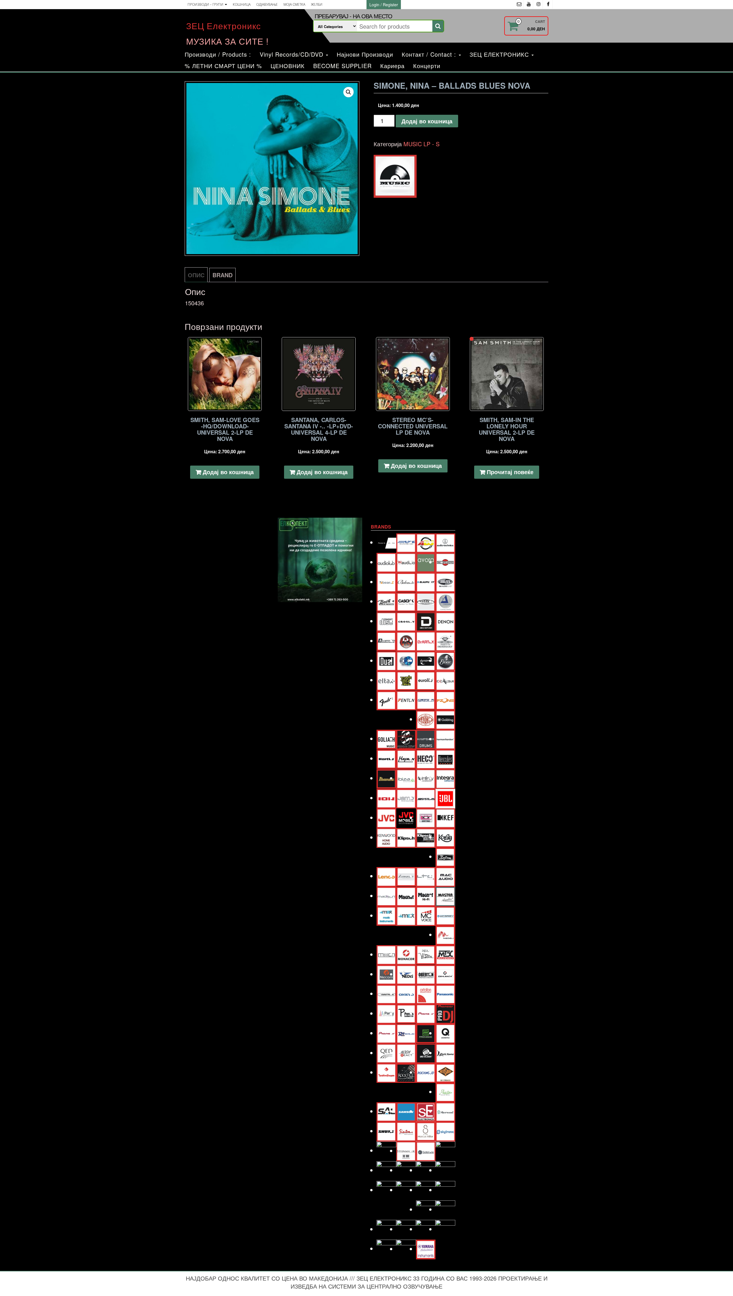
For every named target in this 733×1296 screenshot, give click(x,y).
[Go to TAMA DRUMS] (406, 1170)
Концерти (426, 66)
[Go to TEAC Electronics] (426, 1170)
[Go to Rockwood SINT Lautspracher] (426, 1072)
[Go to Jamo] (406, 798)
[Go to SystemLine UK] (426, 1150)
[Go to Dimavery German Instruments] (386, 640)
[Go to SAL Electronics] (386, 1111)
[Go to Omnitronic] (386, 993)
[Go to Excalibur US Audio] (445, 680)
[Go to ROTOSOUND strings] (445, 1072)
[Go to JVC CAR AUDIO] (406, 817)
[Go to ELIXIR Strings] (445, 660)
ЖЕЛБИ (316, 4)
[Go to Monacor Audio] (406, 954)
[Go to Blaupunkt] (426, 581)
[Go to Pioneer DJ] (445, 1013)
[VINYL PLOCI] (395, 176)
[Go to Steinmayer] (406, 1150)
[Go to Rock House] (445, 1052)
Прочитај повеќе (510, 472)
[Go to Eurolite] (426, 680)
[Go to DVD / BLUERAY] (406, 660)
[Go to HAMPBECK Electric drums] (426, 738)
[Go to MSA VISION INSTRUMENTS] (426, 954)
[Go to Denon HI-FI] (445, 621)
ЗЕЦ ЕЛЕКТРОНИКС (500, 54)
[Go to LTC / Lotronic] (426, 876)
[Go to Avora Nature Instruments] (426, 562)
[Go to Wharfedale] (426, 1229)
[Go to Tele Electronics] (386, 1190)
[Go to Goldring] (445, 719)
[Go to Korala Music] (445, 837)
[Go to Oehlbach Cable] (445, 974)
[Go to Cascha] (406, 601)
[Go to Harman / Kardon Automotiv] (445, 739)
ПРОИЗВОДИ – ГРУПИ (206, 4)
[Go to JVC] (386, 817)
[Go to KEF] (445, 817)
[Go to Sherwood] (445, 1111)
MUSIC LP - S (421, 144)
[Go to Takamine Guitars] (386, 1170)
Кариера (392, 66)
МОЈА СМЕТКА (294, 4)
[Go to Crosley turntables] (406, 621)
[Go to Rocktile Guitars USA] (406, 1072)
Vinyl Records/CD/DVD (292, 54)
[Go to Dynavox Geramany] (426, 660)
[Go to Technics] (445, 1170)
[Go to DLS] (406, 640)
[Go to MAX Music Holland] (386, 915)
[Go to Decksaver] (426, 621)
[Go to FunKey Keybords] (426, 699)
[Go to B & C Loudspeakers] (445, 562)
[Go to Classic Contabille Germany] (426, 601)
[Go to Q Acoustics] (445, 1033)
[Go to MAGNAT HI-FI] (426, 895)
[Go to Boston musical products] (386, 601)
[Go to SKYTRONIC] (445, 1131)
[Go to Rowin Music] (445, 1091)
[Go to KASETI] (426, 817)
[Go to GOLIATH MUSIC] (386, 738)
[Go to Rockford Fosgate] (386, 1072)
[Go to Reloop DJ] (426, 1052)
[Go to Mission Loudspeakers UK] (386, 954)
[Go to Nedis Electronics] (406, 974)
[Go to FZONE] (445, 699)
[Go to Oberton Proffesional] (426, 974)
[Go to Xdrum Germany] (386, 1248)
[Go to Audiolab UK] (386, 562)
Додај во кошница (426, 121)
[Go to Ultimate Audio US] (406, 1190)
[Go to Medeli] (445, 934)
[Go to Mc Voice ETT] (426, 915)
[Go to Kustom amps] (445, 856)
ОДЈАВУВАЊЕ (267, 4)
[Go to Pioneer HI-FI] (386, 1033)
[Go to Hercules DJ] (445, 758)
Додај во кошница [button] (228, 472)
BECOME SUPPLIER (342, 66)
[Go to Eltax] (386, 680)
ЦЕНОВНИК (288, 66)
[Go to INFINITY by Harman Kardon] (426, 778)
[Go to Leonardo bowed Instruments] (406, 876)
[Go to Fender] (386, 699)
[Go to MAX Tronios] (406, 915)
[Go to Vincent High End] (426, 1209)
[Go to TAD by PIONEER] (445, 1150)
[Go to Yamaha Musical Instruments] (426, 1248)
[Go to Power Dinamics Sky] (406, 1033)
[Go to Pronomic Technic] (426, 1032)
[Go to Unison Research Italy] (426, 1190)
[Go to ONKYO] (406, 993)
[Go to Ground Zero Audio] (406, 739)
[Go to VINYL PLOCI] (445, 1209)
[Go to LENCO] (386, 876)
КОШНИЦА (242, 4)
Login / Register (383, 4)
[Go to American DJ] (426, 542)
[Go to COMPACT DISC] (386, 621)
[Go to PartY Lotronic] (386, 1013)
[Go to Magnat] (406, 895)
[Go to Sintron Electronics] (406, 1131)
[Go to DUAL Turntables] (386, 660)
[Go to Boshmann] (445, 581)
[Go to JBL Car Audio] (445, 798)
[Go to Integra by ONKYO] (445, 778)
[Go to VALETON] (445, 1190)
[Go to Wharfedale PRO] (445, 1229)
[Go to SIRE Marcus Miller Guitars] (426, 1131)
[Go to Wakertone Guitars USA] (406, 1229)
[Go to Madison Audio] (386, 895)
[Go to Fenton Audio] (406, 699)
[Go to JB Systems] (426, 798)
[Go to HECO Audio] (426, 758)
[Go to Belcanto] (406, 581)
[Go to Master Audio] (445, 895)
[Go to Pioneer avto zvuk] (426, 1013)
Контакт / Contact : (430, 54)
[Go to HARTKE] (386, 758)
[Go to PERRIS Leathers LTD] (406, 1013)
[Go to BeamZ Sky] (386, 581)
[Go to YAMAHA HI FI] (406, 1248)
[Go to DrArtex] (426, 640)
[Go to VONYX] (386, 1229)
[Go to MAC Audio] (445, 876)
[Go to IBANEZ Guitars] (386, 778)
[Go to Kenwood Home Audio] (386, 837)
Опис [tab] (196, 275)
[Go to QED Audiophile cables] (386, 1052)
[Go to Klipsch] (406, 837)
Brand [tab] (222, 275)
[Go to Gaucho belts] (426, 719)
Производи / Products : (218, 54)
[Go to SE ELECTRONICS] (426, 1111)
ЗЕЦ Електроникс (223, 25)
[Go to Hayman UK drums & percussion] (406, 758)
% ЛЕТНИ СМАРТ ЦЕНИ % (223, 66)
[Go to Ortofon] (426, 993)
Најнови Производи (365, 54)
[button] (348, 92)
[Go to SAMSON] (406, 1111)
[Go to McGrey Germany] (445, 915)
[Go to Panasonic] (445, 993)
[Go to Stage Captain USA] (386, 1150)
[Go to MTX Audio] (445, 954)
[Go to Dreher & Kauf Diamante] (445, 640)
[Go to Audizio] (406, 562)
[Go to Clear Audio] (445, 601)
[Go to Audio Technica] (445, 542)
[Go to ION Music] (386, 798)
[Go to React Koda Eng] (406, 1052)
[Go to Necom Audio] (386, 974)
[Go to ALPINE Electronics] (406, 542)
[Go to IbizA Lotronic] (406, 778)
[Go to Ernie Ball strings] (406, 680)
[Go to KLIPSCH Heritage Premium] (426, 837)
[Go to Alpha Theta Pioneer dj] (386, 542)
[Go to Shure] (386, 1131)
